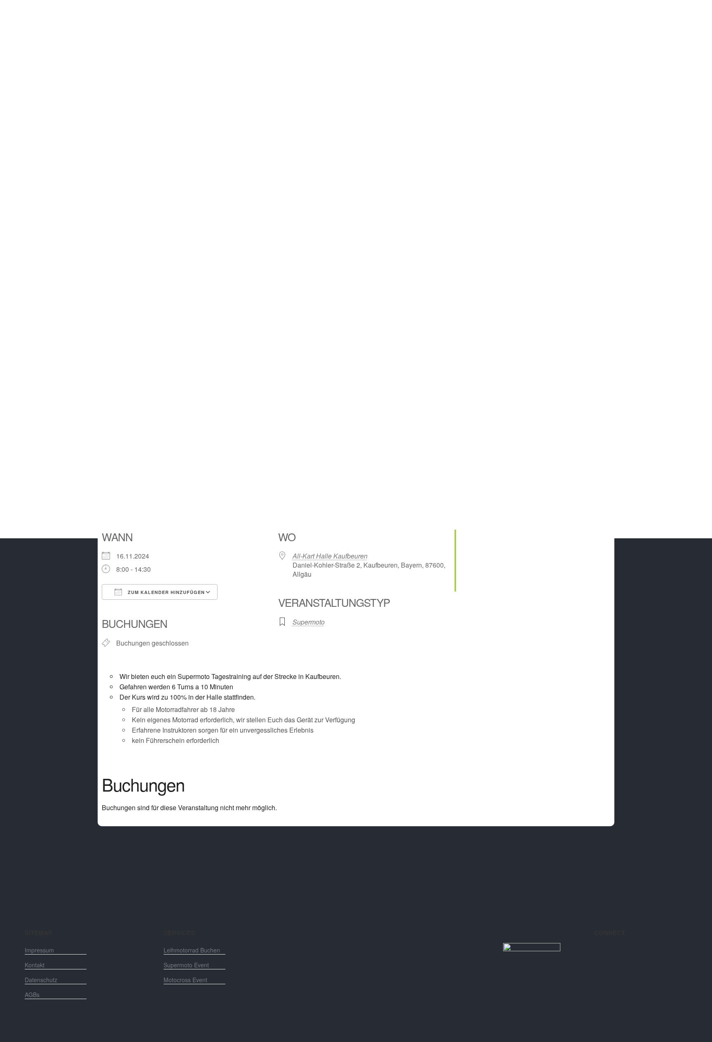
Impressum (39, 950)
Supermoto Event (186, 965)
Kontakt (34, 965)
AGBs (32, 994)
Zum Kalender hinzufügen (165, 592)
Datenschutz (41, 980)
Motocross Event (185, 980)
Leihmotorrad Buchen (192, 950)
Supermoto (309, 622)
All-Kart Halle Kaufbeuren (330, 556)
